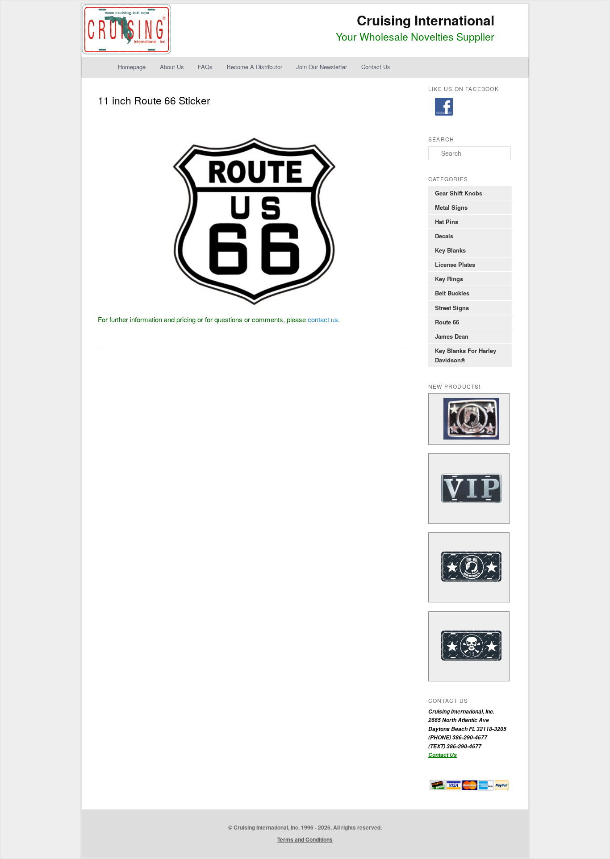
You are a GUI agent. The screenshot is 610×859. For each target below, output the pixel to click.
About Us (172, 66)
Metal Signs (451, 207)
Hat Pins (446, 221)
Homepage (132, 66)
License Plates (455, 264)
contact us (323, 319)
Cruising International (425, 19)
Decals (444, 236)
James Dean (451, 336)
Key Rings (449, 278)
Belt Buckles (452, 293)
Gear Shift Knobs (458, 193)
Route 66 (447, 322)
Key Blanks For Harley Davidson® (465, 355)
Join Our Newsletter (321, 66)
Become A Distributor (254, 66)
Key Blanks (450, 250)
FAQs (205, 66)
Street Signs (452, 307)
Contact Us (375, 66)
